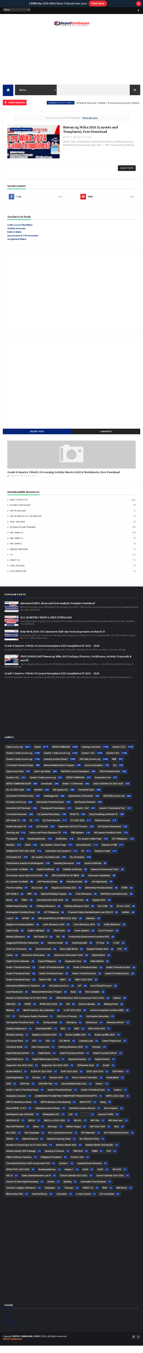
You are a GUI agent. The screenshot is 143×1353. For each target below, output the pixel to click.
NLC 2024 (11, 1132)
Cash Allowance (84, 894)
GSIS (8, 1084)
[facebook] (138, 10)
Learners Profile (105, 1114)
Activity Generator (16, 228)
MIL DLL (77, 1120)
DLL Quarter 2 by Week (17, 881)
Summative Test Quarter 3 (58, 851)
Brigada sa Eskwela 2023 (64, 888)
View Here (98, 3)
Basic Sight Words (69, 949)
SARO (100, 1169)
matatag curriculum (91, 747)
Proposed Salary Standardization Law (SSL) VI (90, 912)
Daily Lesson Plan (15, 771)
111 (8, 1016)
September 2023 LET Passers (72, 826)
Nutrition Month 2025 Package (21, 1151)
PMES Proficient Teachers (19, 1157)
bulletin (125, 912)
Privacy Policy (11, 1324)
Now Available (92, 992)
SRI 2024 (116, 1169)
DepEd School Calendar (17, 961)
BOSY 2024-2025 (96, 1028)
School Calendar (87, 1004)
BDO (63, 1028)
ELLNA (106, 1065)
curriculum (62, 1194)
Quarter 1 (63, 1163)
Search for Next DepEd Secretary (22, 1181)
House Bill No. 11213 (16, 1108)
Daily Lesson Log (18, 500)
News (73, 992)
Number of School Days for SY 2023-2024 (26, 998)
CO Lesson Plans (14, 1041)
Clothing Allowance (45, 906)
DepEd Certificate (45, 869)
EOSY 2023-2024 (69, 1071)
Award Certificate (92, 863)
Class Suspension (40, 1047)
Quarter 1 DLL (88, 753)
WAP (105, 1188)
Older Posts (127, 168)
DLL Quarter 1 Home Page (53, 845)
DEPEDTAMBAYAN (61, 747)
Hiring (103, 1102)
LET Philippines (51, 912)
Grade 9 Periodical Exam (18, 979)
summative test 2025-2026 (50, 900)
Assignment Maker (17, 239)
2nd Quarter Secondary (97, 1016)
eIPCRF (25, 918)
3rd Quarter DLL (13, 857)
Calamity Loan (86, 1041)
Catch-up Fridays (42, 771)
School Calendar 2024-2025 (110, 1175)
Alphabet (90, 918)
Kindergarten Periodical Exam (20, 912)
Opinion (117, 998)
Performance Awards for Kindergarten (24, 863)
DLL (115, 765)
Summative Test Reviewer (93, 1181)
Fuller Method (97, 961)
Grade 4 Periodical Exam (18, 973)
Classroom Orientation (99, 875)
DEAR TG (74, 814)
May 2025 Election (15, 1126)
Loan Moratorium (14, 992)
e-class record (83, 1194)
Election (36, 1077)
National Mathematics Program (59, 765)
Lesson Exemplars (94, 765)
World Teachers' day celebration (38, 1010)
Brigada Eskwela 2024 (97, 949)
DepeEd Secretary (77, 1059)
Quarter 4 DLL (12, 777)
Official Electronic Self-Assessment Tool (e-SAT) (80, 998)
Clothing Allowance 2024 (77, 906)
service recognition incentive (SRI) (106, 1010)
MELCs (31, 1120)
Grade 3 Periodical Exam (118, 967)
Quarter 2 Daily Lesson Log (19, 753)
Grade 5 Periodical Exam (93, 1090)
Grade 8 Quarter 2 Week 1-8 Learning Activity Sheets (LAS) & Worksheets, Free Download (63, 472)
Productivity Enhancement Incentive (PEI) (89, 937)
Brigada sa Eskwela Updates (20, 924)
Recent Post (37, 431)
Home (7, 1314)
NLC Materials (88, 1132)
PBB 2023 (78, 1151)
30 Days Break (50, 1022)
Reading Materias (19, 549)
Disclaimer (10, 1321)
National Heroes (30, 1139)
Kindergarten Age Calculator (20, 1114)
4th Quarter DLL (60, 790)
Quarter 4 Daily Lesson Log (43, 777)
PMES (24, 900)
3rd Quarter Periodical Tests (19, 796)
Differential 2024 (85, 1065)
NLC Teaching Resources (116, 1132)
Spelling (68, 1181)
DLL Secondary (77, 857)
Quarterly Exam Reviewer (89, 1163)
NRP (30, 894)
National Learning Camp (58, 1139)
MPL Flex (95, 1120)
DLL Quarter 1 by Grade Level (45, 857)
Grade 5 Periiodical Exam (60, 1090)
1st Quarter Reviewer (16, 814)
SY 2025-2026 (77, 820)
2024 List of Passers (16, 949)
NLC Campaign (32, 1132)
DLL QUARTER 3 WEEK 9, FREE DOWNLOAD (46, 617)
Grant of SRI (45, 979)
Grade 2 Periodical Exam (85, 967)
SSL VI (9, 1175)
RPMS (28, 1004)
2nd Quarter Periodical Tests (20, 1022)
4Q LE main (77, 900)
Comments (106, 431)
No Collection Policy (89, 1139)
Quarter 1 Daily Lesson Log (57, 753)
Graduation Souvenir (16, 1096)
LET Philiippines (119, 839)
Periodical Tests (86, 790)
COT (34, 1041)
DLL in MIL (103, 906)
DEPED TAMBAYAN (75, 777)
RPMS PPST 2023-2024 (17, 1169)
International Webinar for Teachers (23, 986)
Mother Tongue (73, 1126)
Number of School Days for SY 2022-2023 (26, 1145)
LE (31, 820)
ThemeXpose (20, 1342)
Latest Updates (81, 930)
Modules (10, 845)
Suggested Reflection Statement (22, 943)
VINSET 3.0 (15, 560)
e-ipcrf (9, 918)
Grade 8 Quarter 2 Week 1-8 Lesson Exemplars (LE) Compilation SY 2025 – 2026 (52, 645)
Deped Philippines (47, 961)
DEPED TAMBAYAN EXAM (18, 783)
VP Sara (100, 943)
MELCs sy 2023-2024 (54, 1120)
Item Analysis (111, 1108)
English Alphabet (36, 930)
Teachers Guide (55, 943)
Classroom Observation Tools (68, 955)
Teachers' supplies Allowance (21, 1188)
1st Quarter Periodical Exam (19, 765)
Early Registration (14, 1077)
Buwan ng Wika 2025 (105, 1035)
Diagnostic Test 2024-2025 (55, 1065)
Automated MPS (44, 1028)
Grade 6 (118, 1090)
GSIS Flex (24, 1084)
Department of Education (81, 796)
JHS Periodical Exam (47, 881)
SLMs (28, 845)
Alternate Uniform (115, 1022)
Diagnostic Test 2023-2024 (19, 1065)
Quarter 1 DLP (82, 808)
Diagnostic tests (73, 961)
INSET (63, 979)
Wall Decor (121, 1188)
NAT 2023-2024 (97, 1126)
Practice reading (14, 888)
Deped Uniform (102, 1059)
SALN (85, 1169)
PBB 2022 (11, 1004)
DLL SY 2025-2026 (15, 790)
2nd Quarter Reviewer (84, 802)
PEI (58, 937)
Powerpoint (11, 839)
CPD (120, 949)
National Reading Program (53, 894)
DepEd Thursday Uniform (72, 1053)
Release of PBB (109, 845)
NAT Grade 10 (16, 533)
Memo (9, 900)
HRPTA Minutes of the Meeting (26, 516)
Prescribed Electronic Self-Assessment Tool (28, 1163)
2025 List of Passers (67, 1016)
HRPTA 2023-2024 (18, 511)
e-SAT (116, 943)
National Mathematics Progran (47, 992)
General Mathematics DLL (74, 1084)
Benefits (39, 790)
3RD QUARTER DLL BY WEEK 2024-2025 (57, 918)
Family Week (113, 1077)
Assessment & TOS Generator (22, 235)
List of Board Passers (101, 986)
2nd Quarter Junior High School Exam (24, 875)
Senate (50, 1181)
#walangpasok (51, 796)
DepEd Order (12, 930)
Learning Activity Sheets (46, 102)
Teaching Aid (12, 832)
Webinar (10, 1010)
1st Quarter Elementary (48, 814)
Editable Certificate (20, 505)
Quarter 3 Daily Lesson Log (19, 759)
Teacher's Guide (102, 851)
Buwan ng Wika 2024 (21, 129)
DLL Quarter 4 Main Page (89, 839)
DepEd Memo (98, 955)
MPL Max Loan (115, 1120)
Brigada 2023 (99, 900)
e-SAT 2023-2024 (17, 566)
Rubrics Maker (14, 232)
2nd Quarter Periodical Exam (50, 802)
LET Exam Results (51, 820)
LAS (71, 1114)
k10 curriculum (18, 571)
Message (52, 1126)
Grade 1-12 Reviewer (73, 783)
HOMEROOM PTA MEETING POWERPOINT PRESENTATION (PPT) (66, 1096)
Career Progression (111, 1041)
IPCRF (124, 888)
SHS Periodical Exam (110, 771)
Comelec (96, 1047)
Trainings (68, 1188)
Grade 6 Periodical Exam (51, 973)
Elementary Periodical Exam (98, 888)
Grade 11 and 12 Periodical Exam (22, 1090)
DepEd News (44, 1053)
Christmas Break (14, 1047)
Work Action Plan (14, 1194)
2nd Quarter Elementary (109, 826)
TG (11, 555)
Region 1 (69, 1169)
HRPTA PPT (85, 1102)
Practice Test (77, 1157)
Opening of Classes (54, 1151)
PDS (109, 1151)
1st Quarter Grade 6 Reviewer (33, 1016)
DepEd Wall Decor (14, 1059)
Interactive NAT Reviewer (23, 527)
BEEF (76, 1028)
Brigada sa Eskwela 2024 (44, 1035)
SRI (68, 1004)
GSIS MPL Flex (45, 1084)
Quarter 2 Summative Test (112, 808)
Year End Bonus (39, 1194)
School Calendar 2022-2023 (73, 1175)
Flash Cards (59, 930)
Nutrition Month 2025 (66, 1145)
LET (79, 986)
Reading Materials (36, 839)
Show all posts (89, 118)
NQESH (9, 1139)
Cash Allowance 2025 (84, 924)
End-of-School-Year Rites (84, 1077)
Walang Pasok (111, 1004)
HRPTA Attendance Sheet (18, 1102)
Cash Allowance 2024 (53, 924)
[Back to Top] (138, 1337)
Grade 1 (99, 1084)
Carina (9, 955)
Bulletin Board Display (16, 906)
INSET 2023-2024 (17, 522)
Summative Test (103, 777)
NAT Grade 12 (16, 538)
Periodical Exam (74, 881)
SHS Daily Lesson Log (114, 796)
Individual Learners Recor (47, 1108)
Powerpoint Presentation (53, 808)
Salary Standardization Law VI (36, 1175)
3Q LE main (37, 888)
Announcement (43, 949)
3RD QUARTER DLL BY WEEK (65, 875)
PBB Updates (77, 832)
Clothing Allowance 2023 (71, 1047)
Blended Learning (14, 1035)
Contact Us (10, 1317)
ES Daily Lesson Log (16, 802)
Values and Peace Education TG (45, 832)
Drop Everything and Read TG (103, 814)
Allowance (71, 1022)
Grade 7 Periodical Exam (84, 973)
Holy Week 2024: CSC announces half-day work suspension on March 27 (62, 631)
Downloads (46, 783)
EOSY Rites (117, 1071)
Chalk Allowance (112, 924)
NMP (114, 759)
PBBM (94, 1151)
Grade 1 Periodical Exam (18, 967)
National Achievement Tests (105, 869)
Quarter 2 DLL (119, 747)
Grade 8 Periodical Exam (117, 973)
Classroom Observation (33, 955)
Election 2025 (56, 1077)
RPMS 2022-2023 (48, 1004)
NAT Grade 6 (16, 544)
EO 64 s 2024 (123, 906)
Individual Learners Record (82, 1108)
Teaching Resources (64, 863)
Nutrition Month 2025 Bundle (99, 1145)
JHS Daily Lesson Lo (59, 986)
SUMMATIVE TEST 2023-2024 (20, 851)
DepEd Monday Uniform (17, 1053)
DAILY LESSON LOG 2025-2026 (108, 783)
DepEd (37, 747)
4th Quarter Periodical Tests (107, 832)
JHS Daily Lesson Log (89, 759)
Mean (36, 1126)
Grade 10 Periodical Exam (51, 967)
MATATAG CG (12, 1120)
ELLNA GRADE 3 (14, 1071)
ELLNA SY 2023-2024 (41, 1071)
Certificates (61, 839)
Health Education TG (16, 826)
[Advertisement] (71, 56)
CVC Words (64, 1041)
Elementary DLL (83, 845)
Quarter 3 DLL (112, 753)
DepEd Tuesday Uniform (105, 1053)
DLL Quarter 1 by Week (17, 869)
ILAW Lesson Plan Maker (20, 225)
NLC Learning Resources (60, 1132)
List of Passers (105, 930)
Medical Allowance (15, 937)
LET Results (42, 826)
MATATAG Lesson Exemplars (75, 771)
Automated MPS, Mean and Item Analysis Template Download (57, 603)
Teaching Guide (79, 943)
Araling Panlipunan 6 (16, 1028)
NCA (116, 1126)
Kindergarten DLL (51, 1114)
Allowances (91, 1022)
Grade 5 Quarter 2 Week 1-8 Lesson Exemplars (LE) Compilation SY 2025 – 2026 (52, 673)
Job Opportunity (99, 881)
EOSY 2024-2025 (95, 1071)
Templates (50, 1188)
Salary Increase (102, 820)
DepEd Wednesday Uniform (46, 1059)
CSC (48, 1041)
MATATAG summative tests (114, 894)
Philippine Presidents (51, 1157)
